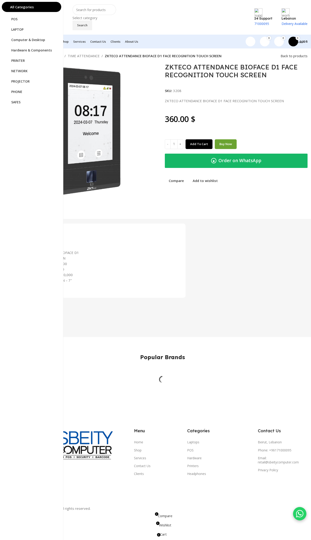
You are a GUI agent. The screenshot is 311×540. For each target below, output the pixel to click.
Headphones (196, 473)
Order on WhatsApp (237, 161)
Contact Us (142, 466)
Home (138, 442)
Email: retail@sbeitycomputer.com (278, 460)
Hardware (194, 458)
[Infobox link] (162, 24)
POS (190, 450)
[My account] (250, 41)
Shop (138, 450)
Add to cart (199, 144)
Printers (193, 466)
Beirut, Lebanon (270, 442)
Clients (139, 473)
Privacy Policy (268, 470)
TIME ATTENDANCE (84, 56)
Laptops (193, 442)
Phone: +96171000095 (274, 450)
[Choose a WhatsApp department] (299, 513)
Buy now (225, 144)
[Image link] (72, 448)
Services (140, 458)
